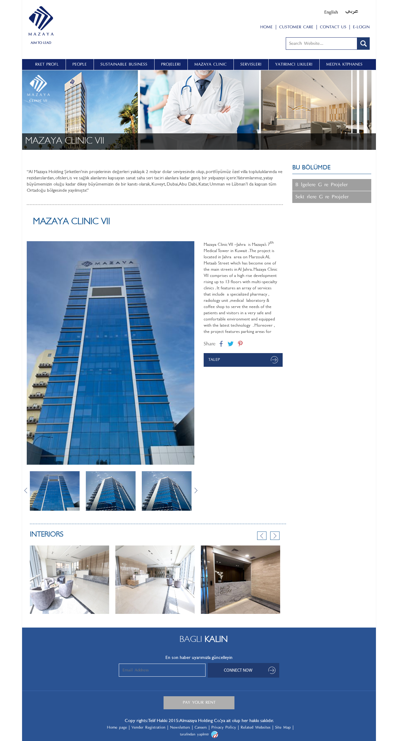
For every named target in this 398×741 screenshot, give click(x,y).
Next (199, 490)
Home (266, 27)
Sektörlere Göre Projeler (322, 197)
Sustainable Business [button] (123, 64)
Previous (261, 536)
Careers (201, 727)
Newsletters (180, 727)
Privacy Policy (223, 727)
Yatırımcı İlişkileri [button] (293, 64)
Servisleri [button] (250, 64)
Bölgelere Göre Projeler (321, 184)
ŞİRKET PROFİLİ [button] (47, 64)
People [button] (79, 64)
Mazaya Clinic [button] (210, 64)
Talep (214, 360)
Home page (117, 727)
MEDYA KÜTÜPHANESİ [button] (344, 64)
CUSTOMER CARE (296, 27)
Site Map (283, 727)
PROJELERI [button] (171, 64)
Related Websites (256, 727)
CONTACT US (333, 27)
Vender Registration (148, 727)
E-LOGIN (361, 27)
